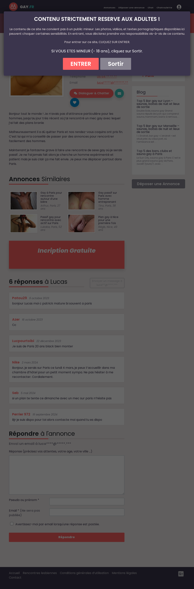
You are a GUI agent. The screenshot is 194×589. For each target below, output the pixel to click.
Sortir (116, 64)
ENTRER (80, 64)
